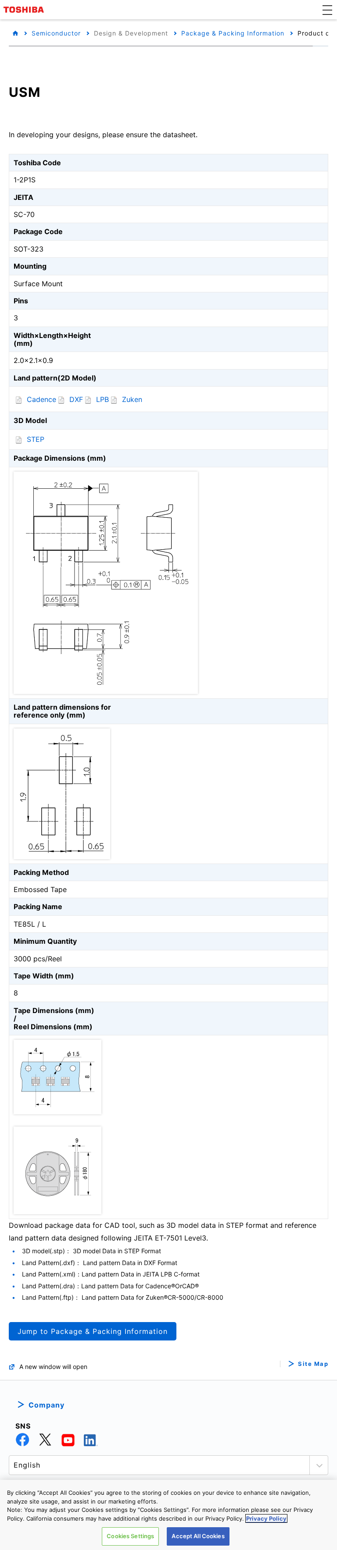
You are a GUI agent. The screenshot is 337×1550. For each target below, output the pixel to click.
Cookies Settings (130, 1535)
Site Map (313, 1364)
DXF (76, 399)
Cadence (41, 399)
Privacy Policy (266, 1518)
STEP (35, 439)
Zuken (132, 399)
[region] (168, 1515)
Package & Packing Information (232, 33)
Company (47, 1405)
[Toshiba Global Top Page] (25, 9)
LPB (102, 399)
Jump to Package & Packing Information (93, 1331)
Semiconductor (56, 33)
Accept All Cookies (198, 1535)
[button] (327, 9)
